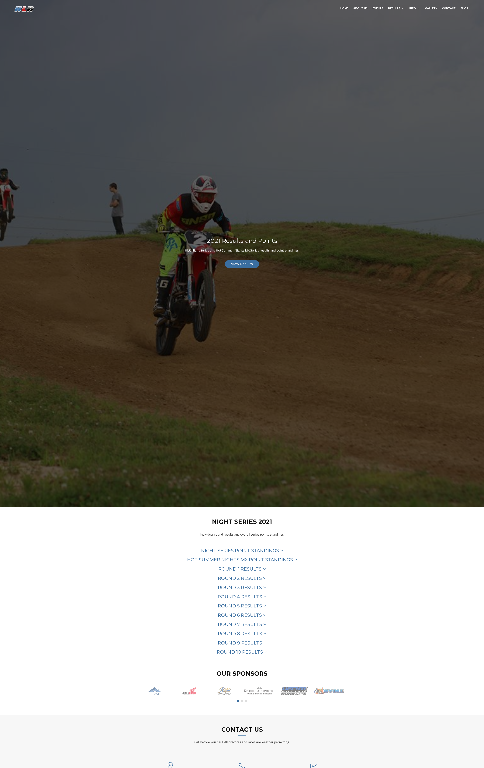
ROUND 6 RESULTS (240, 615)
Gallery (431, 8)
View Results (242, 264)
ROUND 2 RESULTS (240, 578)
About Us (360, 8)
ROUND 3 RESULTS (240, 587)
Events (377, 8)
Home (344, 8)
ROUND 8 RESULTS (240, 633)
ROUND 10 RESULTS (240, 652)
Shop (464, 8)
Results (394, 8)
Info (412, 8)
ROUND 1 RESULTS (239, 569)
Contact (449, 8)
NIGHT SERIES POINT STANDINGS (240, 550)
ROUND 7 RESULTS (240, 624)
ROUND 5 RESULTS (240, 606)
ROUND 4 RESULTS (240, 596)
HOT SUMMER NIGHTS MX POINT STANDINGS (240, 559)
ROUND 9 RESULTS (240, 643)
